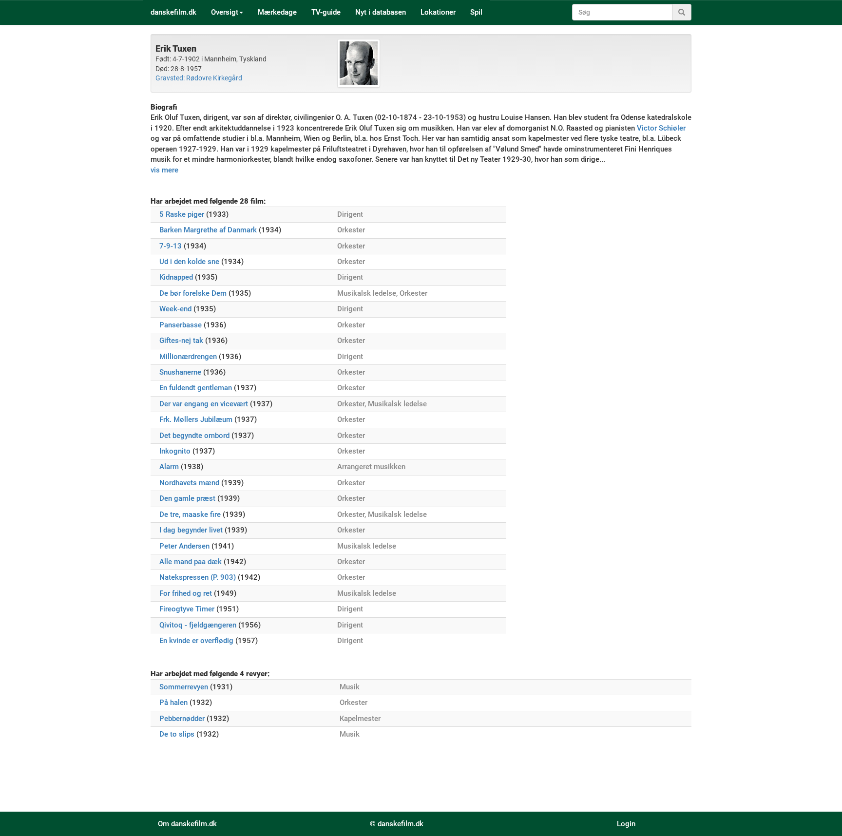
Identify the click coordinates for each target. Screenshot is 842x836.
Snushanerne (180, 372)
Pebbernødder (182, 718)
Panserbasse (180, 325)
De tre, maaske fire (190, 514)
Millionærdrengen (188, 356)
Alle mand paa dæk (190, 561)
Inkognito (175, 451)
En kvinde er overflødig (196, 640)
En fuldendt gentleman (195, 387)
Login (626, 823)
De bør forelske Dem (193, 293)
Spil (476, 12)
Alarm (169, 466)
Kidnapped (176, 277)
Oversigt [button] (224, 12)
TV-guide (326, 12)
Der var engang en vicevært (203, 403)
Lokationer (438, 12)
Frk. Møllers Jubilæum (195, 419)
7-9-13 (170, 246)
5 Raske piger (181, 214)
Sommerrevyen (183, 687)
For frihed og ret (185, 593)
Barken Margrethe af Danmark (208, 230)
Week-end (175, 308)
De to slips (176, 734)
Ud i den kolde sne (189, 261)
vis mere (164, 170)
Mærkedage (277, 12)
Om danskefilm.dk (187, 823)
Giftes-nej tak (181, 340)
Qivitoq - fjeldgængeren (197, 625)
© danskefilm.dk (396, 823)
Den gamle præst (187, 498)
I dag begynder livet (191, 530)
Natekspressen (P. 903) (197, 577)
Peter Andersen (184, 546)
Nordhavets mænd (189, 482)
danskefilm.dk (173, 12)
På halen (173, 702)
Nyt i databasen (380, 12)
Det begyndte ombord (194, 435)
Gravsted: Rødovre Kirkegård (198, 78)
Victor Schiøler (661, 128)
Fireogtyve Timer (186, 609)
